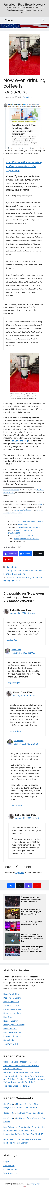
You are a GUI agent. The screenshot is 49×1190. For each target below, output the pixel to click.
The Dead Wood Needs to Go (16, 1086)
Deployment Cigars (12, 998)
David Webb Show (11, 994)
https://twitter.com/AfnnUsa (24, 536)
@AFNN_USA (22, 524)
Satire (15, 567)
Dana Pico (16, 650)
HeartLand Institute (12, 1013)
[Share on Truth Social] (28, 885)
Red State (8, 1017)
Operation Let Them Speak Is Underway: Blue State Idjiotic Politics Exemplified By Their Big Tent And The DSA (24, 1130)
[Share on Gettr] (37, 885)
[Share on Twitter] (20, 885)
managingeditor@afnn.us (23, 510)
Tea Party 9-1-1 (10, 1044)
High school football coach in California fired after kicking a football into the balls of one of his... (32, 936)
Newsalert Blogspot (12, 1032)
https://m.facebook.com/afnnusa (28, 527)
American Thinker (11, 1005)
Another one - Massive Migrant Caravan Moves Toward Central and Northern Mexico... (32, 949)
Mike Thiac (8, 1139)
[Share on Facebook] (11, 885)
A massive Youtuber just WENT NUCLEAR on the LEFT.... (31, 923)
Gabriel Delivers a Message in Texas (20, 1062)
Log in (6, 1162)
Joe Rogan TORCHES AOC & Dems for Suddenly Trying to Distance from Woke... (31, 911)
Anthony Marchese (36, 1184)
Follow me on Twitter (11, 490)
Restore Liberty (10, 1021)
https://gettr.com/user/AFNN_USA (26, 539)
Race (8, 567)
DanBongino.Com (11, 1002)
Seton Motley (9, 1040)
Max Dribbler (9, 1127)
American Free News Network (24, 4)
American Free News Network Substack (30, 521)
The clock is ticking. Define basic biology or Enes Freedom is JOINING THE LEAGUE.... (31, 899)
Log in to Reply (12, 640)
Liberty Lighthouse (12, 1036)
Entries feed (8, 1166)
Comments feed (10, 1169)
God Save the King (19, 441)
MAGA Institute (10, 1028)
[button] (43, 20)
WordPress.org (10, 1173)
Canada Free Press (12, 1009)
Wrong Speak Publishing (14, 1025)
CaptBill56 (8, 1104)
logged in (19, 873)
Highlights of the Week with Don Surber (21, 1072)
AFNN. (39, 504)
